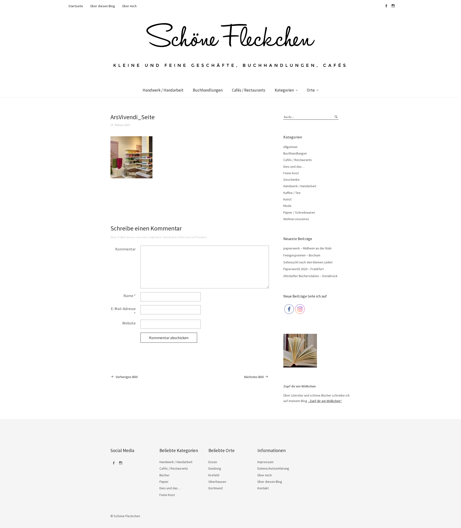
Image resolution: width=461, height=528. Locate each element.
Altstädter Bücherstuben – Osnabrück (310, 276)
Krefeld (213, 475)
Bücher (164, 475)
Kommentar (125, 249)
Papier (164, 481)
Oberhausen (217, 481)
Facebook (386, 6)
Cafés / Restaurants (248, 90)
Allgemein (290, 147)
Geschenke (291, 179)
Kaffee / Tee (292, 193)
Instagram (393, 6)
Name (129, 295)
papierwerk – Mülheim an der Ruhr (307, 248)
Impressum (265, 462)
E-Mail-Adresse (123, 311)
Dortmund (215, 488)
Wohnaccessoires (296, 219)
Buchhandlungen (208, 90)
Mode (287, 206)
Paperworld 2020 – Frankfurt (303, 269)
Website (129, 323)
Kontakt (263, 488)
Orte (311, 90)
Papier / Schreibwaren (299, 212)
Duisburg (214, 468)
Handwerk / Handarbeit (163, 90)
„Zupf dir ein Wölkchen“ (325, 401)
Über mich (129, 6)
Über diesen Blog (102, 6)
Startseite (75, 6)
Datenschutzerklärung (273, 468)
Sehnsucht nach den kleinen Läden (308, 262)
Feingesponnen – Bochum (301, 255)
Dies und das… (294, 166)
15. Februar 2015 (120, 125)
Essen (212, 462)
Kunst (287, 199)
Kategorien (284, 90)
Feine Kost (291, 173)
